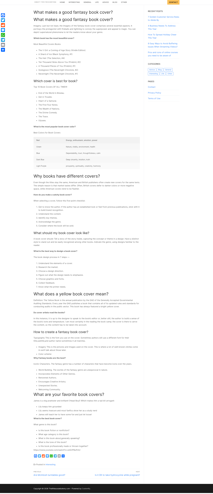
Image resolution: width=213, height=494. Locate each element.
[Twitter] (2, 20)
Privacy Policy (154, 92)
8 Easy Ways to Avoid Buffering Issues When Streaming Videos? (163, 45)
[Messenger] (2, 30)
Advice (152, 70)
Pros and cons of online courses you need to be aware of (163, 54)
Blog (160, 70)
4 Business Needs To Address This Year (162, 27)
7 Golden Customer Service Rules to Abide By (163, 18)
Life (162, 74)
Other (170, 74)
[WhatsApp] (2, 35)
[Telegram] (2, 39)
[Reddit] (2, 25)
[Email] (2, 44)
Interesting (50, 464)
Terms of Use (154, 98)
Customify (86, 488)
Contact (173, 2)
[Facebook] (2, 15)
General (168, 70)
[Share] (2, 49)
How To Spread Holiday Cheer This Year (162, 36)
